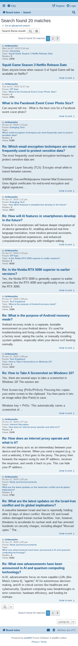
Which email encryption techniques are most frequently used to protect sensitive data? (37, 133)
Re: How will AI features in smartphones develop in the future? (39, 218)
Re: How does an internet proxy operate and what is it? (35, 440)
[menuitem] (11, 5)
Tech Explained (17, 301)
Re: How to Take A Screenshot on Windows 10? (38, 373)
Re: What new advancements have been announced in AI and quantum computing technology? (33, 568)
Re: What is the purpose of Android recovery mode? (36, 317)
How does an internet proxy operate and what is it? (34, 427)
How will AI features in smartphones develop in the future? (38, 204)
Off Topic (14, 89)
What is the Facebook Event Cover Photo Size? (33, 92)
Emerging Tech (17, 127)
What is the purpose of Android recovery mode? (32, 304)
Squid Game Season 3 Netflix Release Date (31, 53)
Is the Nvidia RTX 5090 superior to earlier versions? (34, 258)
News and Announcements (23, 482)
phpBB (27, 638)
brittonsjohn (11, 46)
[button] (57, 38)
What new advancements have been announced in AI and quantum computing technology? (36, 551)
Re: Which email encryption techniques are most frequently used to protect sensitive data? (38, 148)
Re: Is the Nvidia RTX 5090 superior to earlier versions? (36, 272)
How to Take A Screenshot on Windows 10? (30, 361)
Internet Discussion (19, 424)
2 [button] (53, 38)
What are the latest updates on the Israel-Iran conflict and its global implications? (36, 488)
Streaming (15, 51)
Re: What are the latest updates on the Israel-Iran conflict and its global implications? (39, 503)
